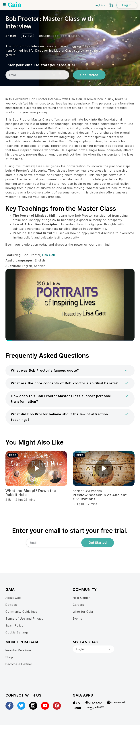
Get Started (89, 75)
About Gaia (13, 598)
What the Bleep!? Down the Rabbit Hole (30, 492)
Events (77, 618)
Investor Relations (18, 650)
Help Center (81, 598)
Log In (127, 5)
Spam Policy (14, 625)
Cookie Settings (16, 632)
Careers (78, 604)
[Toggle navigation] (4, 5)
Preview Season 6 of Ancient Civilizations (100, 497)
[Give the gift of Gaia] (111, 5)
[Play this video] (36, 468)
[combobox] (93, 649)
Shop (9, 657)
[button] (70, 370)
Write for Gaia (83, 611)
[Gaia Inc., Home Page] (14, 4)
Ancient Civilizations (87, 491)
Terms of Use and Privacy (24, 618)
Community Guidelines (21, 611)
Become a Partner (18, 664)
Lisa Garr (77, 36)
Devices (11, 604)
